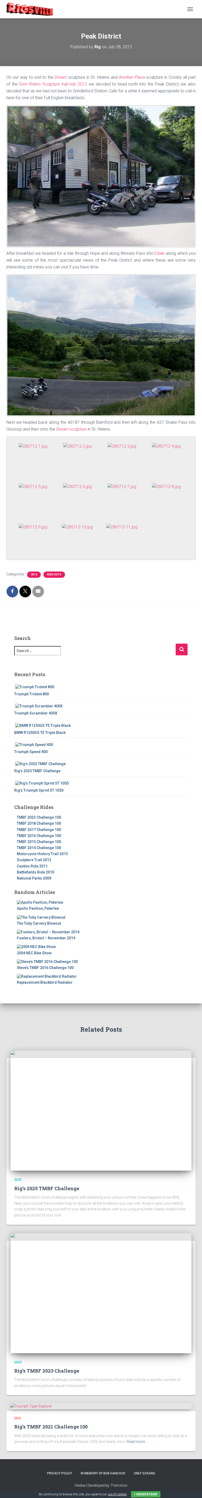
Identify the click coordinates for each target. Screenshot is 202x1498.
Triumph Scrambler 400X (35, 713)
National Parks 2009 (34, 878)
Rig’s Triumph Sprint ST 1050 (38, 790)
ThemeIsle (118, 1485)
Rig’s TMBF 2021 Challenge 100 (51, 1426)
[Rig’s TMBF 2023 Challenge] (101, 1292)
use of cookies (117, 1494)
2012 (34, 574)
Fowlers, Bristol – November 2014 (46, 938)
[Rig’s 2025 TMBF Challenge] (101, 1110)
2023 (18, 1362)
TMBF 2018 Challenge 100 (39, 823)
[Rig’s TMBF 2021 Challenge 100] (31, 1406)
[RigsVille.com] (31, 9)
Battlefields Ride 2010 (35, 872)
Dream (61, 77)
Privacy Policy (59, 1473)
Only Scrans (144, 1473)
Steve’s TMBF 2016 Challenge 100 (45, 968)
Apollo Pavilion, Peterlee (38, 908)
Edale (159, 253)
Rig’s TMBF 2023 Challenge (46, 1371)
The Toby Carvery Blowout (39, 923)
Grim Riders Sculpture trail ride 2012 (53, 84)
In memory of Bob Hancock (103, 1473)
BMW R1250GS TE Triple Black (39, 733)
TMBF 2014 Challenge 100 (39, 848)
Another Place (132, 77)
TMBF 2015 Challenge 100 (39, 842)
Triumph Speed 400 (31, 752)
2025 (18, 1180)
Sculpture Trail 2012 (34, 860)
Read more (136, 1441)
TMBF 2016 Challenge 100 (39, 836)
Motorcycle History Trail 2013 (42, 854)
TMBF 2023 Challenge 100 (39, 817)
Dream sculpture (71, 429)
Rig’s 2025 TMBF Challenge (37, 771)
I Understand (145, 1494)
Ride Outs (54, 574)
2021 (18, 1418)
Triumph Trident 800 (31, 694)
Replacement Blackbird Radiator (45, 982)
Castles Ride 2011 (32, 866)
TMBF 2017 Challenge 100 (39, 830)
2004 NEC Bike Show (34, 953)
